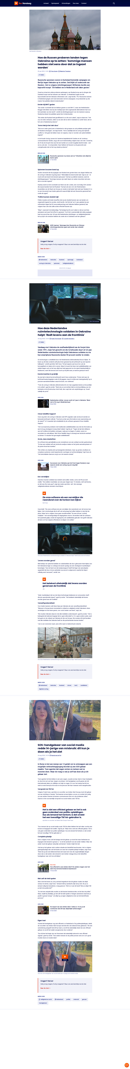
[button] (41, 74)
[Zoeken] (114, 3)
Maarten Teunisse (65, 71)
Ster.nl (69, 268)
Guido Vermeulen (56, 338)
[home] (22, 3)
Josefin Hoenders (69, 338)
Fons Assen (54, 71)
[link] (45, 248)
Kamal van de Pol (56, 755)
